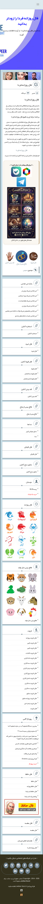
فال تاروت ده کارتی (30, 688)
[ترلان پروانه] (21, 76)
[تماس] (12, 865)
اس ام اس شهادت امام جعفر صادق (26, 315)
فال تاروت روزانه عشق (29, 698)
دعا (36, 436)
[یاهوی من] (37, 865)
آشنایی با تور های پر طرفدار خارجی (26, 743)
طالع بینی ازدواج (32, 413)
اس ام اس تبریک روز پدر (29, 290)
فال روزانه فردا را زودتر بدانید (22, 20)
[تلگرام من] (30, 865)
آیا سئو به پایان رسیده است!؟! (27, 731)
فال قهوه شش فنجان (30, 378)
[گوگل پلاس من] (27, 871)
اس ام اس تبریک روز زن (29, 305)
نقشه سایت (12, 886)
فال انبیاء (34, 351)
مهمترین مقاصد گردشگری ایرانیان (26, 748)
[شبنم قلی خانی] (9, 76)
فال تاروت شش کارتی (30, 678)
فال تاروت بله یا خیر (30, 703)
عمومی (25, 270)
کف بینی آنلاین (32, 396)
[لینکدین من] (15, 871)
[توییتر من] (6, 865)
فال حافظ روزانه (32, 786)
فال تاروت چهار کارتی (30, 668)
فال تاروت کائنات (31, 653)
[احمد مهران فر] (34, 76)
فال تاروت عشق (32, 693)
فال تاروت (33, 708)
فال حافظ (34, 781)
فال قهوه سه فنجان (31, 373)
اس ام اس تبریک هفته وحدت (27, 300)
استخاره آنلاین (32, 333)
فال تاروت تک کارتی (30, 658)
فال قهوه (34, 368)
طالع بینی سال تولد (31, 620)
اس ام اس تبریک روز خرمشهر (27, 295)
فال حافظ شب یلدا (31, 791)
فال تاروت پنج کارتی (30, 673)
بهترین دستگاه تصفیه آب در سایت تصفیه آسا (22, 726)
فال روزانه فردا (24, 85)
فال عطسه (33, 830)
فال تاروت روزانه (31, 638)
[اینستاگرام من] (18, 865)
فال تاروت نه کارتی (31, 683)
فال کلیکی (33, 454)
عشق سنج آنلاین (31, 471)
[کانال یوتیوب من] (21, 871)
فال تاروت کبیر (32, 643)
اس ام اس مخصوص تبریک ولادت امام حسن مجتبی (21, 310)
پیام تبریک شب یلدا (30, 796)
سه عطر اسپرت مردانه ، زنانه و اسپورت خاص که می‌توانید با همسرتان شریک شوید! (22, 737)
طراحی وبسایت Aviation (29, 758)
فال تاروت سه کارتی (30, 663)
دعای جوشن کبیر (31, 431)
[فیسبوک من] (24, 865)
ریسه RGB (33, 489)
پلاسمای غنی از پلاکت (30, 753)
